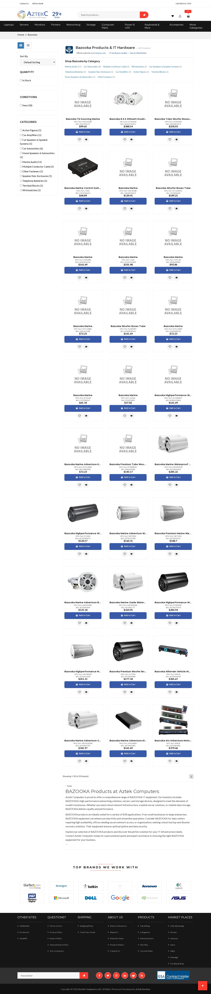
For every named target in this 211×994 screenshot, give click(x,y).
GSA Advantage (177, 926)
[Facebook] (99, 975)
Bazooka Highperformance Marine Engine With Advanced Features (82, 671)
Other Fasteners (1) (32, 171)
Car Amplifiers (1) (31, 135)
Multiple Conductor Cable (116, 66)
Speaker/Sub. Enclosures (100, 72)
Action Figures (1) (31, 130)
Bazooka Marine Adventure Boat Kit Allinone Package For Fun (82, 602)
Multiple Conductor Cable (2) (38, 166)
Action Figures (141, 72)
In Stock (26, 80)
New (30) (27, 105)
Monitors (40, 24)
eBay (172, 951)
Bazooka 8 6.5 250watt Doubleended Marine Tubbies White (128, 119)
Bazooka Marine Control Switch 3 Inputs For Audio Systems (82, 188)
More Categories (196, 26)
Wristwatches (139, 66)
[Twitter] (108, 975)
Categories (145, 932)
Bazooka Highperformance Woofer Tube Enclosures (173, 395)
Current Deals (146, 951)
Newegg (174, 957)
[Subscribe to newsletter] (84, 975)
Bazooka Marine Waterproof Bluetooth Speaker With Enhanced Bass (173, 464)
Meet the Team (117, 938)
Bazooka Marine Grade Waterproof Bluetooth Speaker (128, 602)
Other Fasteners (106, 77)
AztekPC (23, 938)
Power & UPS (130, 26)
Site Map (144, 945)
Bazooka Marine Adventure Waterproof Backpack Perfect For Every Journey (128, 533)
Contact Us (24, 3)
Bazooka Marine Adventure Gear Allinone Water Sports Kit (82, 740)
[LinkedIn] (125, 975)
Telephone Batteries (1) (34, 180)
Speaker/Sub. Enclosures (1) (37, 175)
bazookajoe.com (98, 53)
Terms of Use (56, 926)
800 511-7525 (185, 3)
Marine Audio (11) (32, 161)
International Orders (59, 945)
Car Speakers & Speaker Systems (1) (34, 141)
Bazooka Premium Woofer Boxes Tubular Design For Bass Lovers (128, 671)
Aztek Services (143, 989)
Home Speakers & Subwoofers (80, 77)
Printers (55, 24)
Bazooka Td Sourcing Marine (83, 119)
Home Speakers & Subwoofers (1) (37, 155)
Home (20, 34)
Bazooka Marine (128, 188)
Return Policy (56, 938)
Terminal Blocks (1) (32, 185)
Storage (91, 24)
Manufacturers (147, 938)
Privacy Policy (56, 932)
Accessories (176, 24)
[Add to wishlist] (79, 139)
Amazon (174, 938)
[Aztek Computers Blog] (142, 975)
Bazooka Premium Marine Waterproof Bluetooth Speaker (173, 533)
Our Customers (57, 951)
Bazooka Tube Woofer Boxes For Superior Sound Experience (173, 119)
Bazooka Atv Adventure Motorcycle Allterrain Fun (173, 740)
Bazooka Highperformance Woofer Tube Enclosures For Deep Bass (82, 533)
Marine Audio (73, 66)
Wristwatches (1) (31, 190)
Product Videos (117, 945)
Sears (172, 945)
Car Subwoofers (92, 66)
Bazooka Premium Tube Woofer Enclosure (128, 464)
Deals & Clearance (118, 926)
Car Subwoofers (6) (32, 148)
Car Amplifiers (123, 72)
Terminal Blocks (160, 72)
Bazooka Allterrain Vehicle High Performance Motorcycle (173, 671)
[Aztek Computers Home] (32, 14)
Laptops (9, 24)
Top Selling (145, 926)
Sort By (24, 56)
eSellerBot (24, 926)
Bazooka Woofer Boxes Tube (173, 188)
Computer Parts (108, 26)
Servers (24, 24)
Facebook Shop (177, 963)
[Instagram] (116, 975)
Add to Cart (84, 132)
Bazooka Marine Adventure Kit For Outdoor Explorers (128, 740)
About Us (114, 932)
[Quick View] (86, 139)
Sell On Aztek (37, 3)
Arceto (173, 932)
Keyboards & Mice (152, 26)
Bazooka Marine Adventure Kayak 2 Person (82, 464)
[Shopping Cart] (188, 16)
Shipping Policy (86, 926)
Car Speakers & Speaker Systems (165, 66)
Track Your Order (87, 932)
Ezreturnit (24, 932)
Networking (73, 24)
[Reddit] (133, 975)
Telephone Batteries (75, 72)
